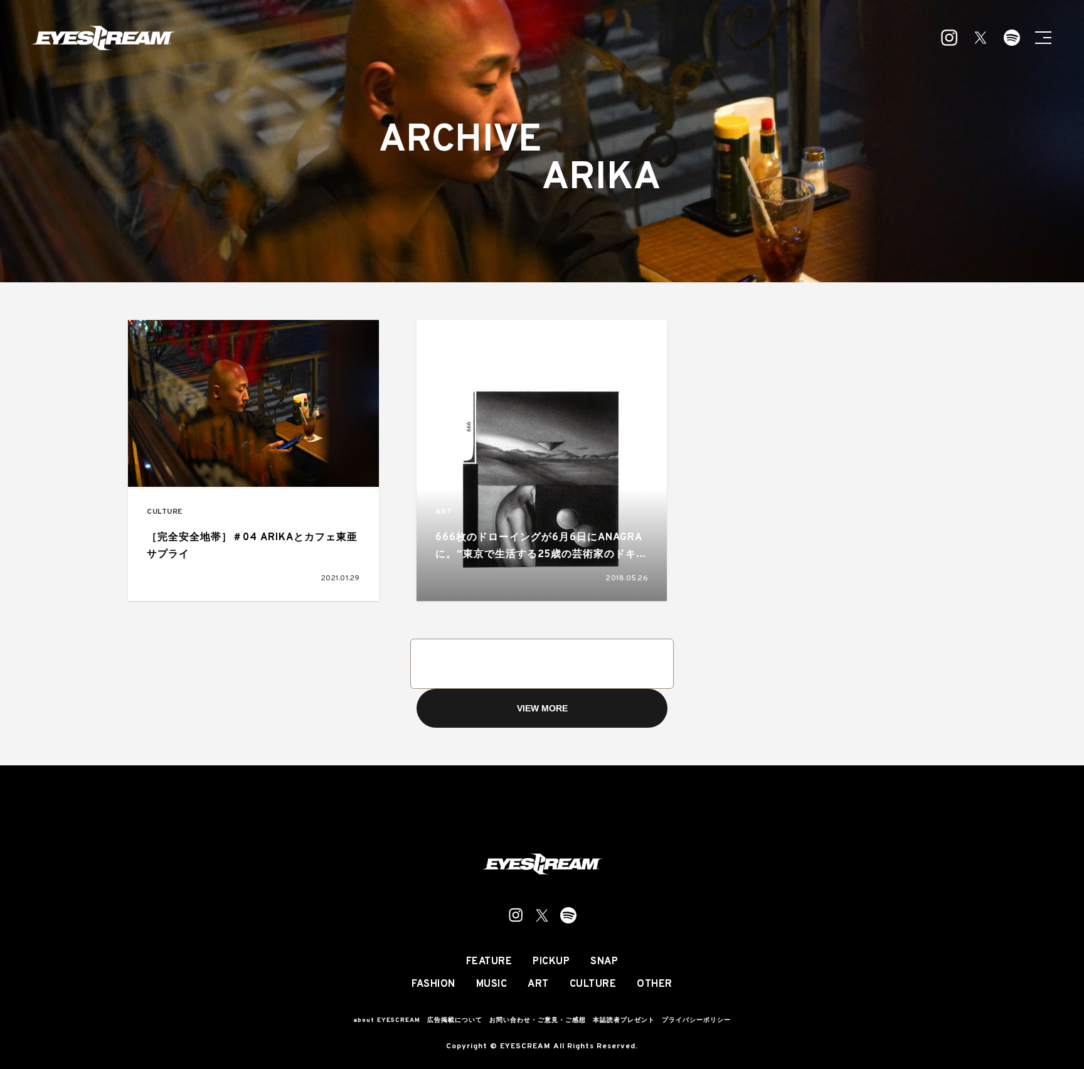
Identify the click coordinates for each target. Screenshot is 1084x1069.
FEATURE (489, 961)
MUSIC (491, 984)
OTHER (654, 984)
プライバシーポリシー (696, 1020)
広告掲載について (454, 1020)
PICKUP (551, 961)
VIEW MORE (542, 708)
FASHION (433, 984)
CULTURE (165, 512)
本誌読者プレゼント (624, 1020)
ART (443, 512)
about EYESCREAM (386, 1020)
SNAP (604, 961)
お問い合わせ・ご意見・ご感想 (537, 1020)
